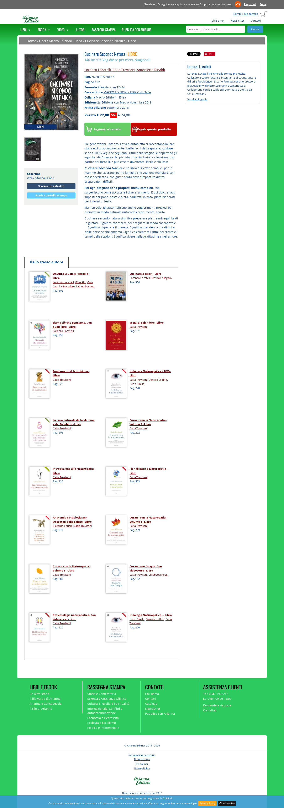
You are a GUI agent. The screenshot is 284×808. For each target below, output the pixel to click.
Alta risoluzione (44, 178)
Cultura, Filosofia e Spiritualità (108, 704)
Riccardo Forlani (63, 526)
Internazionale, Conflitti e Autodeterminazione (104, 711)
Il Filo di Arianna (41, 709)
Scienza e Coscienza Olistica (106, 699)
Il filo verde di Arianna (45, 699)
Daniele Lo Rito (158, 380)
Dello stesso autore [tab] (46, 262)
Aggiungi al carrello (107, 129)
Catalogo (151, 704)
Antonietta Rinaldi (151, 70)
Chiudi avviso (227, 803)
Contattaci (210, 710)
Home (31, 41)
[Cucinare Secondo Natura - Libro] (51, 92)
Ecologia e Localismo (101, 723)
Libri (23, 29)
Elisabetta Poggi (158, 574)
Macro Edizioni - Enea (65, 41)
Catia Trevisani (123, 70)
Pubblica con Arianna (136, 29)
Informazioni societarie (142, 755)
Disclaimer (142, 764)
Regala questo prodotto (154, 129)
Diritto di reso (142, 759)
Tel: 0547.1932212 (215, 694)
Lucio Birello (137, 384)
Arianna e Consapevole (46, 704)
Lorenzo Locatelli (97, 70)
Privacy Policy (207, 803)
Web (30, 178)
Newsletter (237, 20)
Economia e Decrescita (103, 718)
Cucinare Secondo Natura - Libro (110, 41)
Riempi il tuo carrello (245, 14)
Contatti (256, 20)
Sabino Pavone (85, 286)
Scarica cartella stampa (51, 195)
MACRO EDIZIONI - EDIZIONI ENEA (127, 92)
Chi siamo (218, 20)
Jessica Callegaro (162, 278)
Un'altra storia (39, 694)
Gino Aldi (80, 282)
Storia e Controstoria (101, 694)
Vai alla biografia (197, 99)
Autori (80, 29)
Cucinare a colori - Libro (145, 274)
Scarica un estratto (51, 186)
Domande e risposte (217, 705)
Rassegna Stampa (103, 29)
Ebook (42, 29)
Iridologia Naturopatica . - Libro (151, 615)
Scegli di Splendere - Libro (147, 322)
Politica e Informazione (103, 728)
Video (61, 29)
